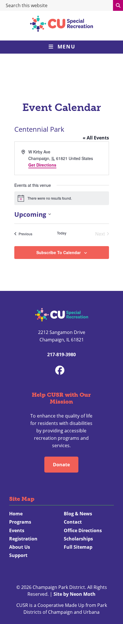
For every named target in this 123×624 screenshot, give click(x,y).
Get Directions (42, 165)
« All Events (96, 138)
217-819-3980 (61, 354)
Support (18, 555)
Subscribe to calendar (58, 252)
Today (61, 233)
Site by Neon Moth (74, 594)
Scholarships (78, 539)
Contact (73, 522)
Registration (23, 539)
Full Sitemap (78, 547)
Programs (20, 522)
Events (16, 530)
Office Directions (83, 530)
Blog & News (78, 513)
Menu (66, 46)
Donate (61, 464)
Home (16, 513)
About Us (19, 547)
